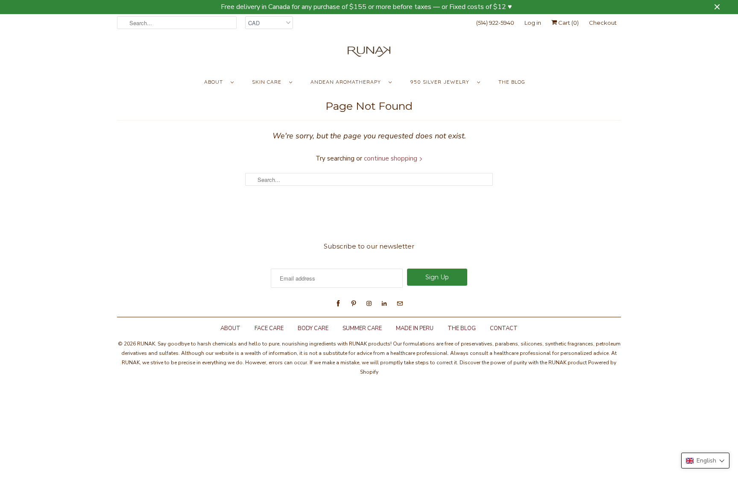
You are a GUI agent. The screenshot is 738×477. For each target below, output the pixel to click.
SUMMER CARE (362, 328)
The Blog (511, 82)
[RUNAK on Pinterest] (353, 303)
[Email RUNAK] (399, 303)
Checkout (603, 22)
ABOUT (230, 328)
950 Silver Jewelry (441, 82)
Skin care (268, 82)
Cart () (568, 22)
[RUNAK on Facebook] (338, 303)
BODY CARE (313, 328)
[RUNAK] (369, 53)
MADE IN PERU (414, 328)
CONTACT (504, 328)
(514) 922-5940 (495, 22)
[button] (705, 460)
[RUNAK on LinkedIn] (384, 303)
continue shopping (391, 158)
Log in (532, 22)
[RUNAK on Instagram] (369, 303)
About (215, 82)
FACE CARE (269, 328)
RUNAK (146, 343)
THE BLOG (462, 328)
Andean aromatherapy (347, 82)
